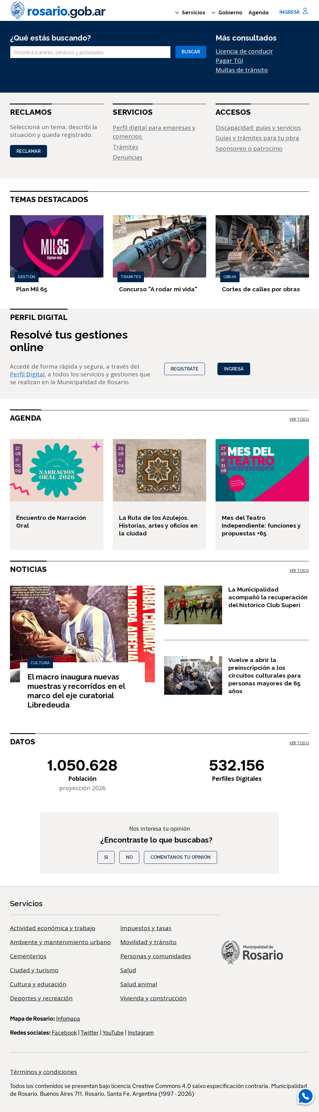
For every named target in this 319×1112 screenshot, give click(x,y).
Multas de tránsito (242, 70)
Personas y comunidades (155, 956)
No (129, 857)
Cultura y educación (38, 984)
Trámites (125, 147)
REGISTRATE (184, 368)
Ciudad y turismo (34, 970)
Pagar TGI (229, 60)
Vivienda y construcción (153, 998)
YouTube (113, 1032)
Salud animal (138, 984)
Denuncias (127, 157)
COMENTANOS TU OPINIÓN (180, 857)
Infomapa (68, 1018)
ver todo (299, 419)
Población (82, 779)
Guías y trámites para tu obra (257, 138)
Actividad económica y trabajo (52, 928)
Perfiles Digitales (237, 779)
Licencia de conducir (244, 51)
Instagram (141, 1032)
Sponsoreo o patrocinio (249, 148)
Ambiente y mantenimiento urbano (60, 942)
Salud (128, 970)
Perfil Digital (27, 374)
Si (106, 857)
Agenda (259, 13)
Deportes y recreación (41, 998)
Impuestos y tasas (145, 928)
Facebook (64, 1032)
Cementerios (28, 956)
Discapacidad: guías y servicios (258, 127)
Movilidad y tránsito (148, 942)
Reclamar (28, 151)
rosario (66, 11)
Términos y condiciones (43, 1072)
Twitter (90, 1032)
